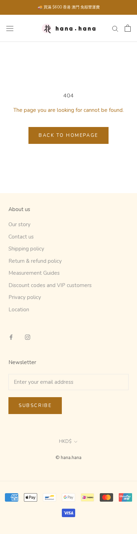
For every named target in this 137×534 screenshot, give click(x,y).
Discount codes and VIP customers (50, 285)
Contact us (21, 236)
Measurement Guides (34, 272)
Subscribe (35, 405)
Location (18, 309)
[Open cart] (128, 28)
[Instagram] (27, 336)
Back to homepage (68, 135)
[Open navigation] (9, 28)
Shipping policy (26, 248)
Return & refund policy (35, 261)
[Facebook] (11, 336)
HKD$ (65, 441)
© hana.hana (68, 457)
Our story (19, 224)
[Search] (115, 28)
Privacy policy (24, 297)
